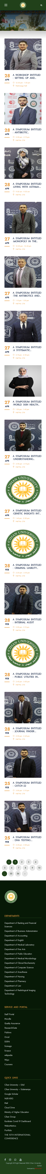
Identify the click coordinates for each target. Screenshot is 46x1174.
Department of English (14, 940)
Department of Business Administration (21, 931)
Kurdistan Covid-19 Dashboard (17, 1121)
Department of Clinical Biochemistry (19, 963)
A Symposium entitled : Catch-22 (27, 784)
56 (18, 873)
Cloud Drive (9, 1107)
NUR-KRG (8, 1098)
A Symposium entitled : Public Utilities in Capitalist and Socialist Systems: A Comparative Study (27, 675)
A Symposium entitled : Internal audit (27, 621)
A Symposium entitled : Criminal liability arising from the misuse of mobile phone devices (27, 567)
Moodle (7, 1018)
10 (39, 867)
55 (11, 873)
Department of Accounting (15, 935)
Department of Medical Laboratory (19, 944)
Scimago (8, 1046)
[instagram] (10, 1159)
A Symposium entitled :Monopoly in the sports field (27, 240)
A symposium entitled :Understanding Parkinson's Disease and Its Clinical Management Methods (27, 458)
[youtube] (21, 1159)
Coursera (8, 1064)
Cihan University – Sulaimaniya (17, 1089)
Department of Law (12, 985)
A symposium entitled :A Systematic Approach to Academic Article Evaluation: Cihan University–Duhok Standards (27, 349)
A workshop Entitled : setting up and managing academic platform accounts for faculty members (27, 77)
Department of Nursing (14, 976)
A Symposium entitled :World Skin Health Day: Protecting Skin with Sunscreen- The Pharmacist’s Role (27, 403)
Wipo (6, 1059)
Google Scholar (11, 1094)
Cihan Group (10, 1116)
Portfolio (8, 1130)
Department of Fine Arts (14, 949)
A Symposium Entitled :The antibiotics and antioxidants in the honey (27, 294)
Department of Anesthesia (15, 972)
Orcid (6, 1037)
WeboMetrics (10, 1125)
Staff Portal (9, 1014)
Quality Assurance (12, 1023)
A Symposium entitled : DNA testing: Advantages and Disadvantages (27, 839)
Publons (7, 1032)
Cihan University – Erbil (14, 1084)
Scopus (7, 1050)
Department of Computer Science (19, 967)
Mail (6, 1103)
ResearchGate (10, 1027)
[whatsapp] (15, 1159)
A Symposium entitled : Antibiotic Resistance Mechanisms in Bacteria (27, 131)
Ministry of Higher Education (16, 1112)
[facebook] (5, 1159)
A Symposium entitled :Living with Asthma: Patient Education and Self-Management (27, 185)
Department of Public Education (18, 953)
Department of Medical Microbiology (20, 958)
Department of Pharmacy (15, 981)
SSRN (7, 1041)
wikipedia (8, 1055)
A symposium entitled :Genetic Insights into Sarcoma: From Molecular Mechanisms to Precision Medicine (27, 512)
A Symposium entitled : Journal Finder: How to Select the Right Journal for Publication (27, 730)
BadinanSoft (38, 1168)
